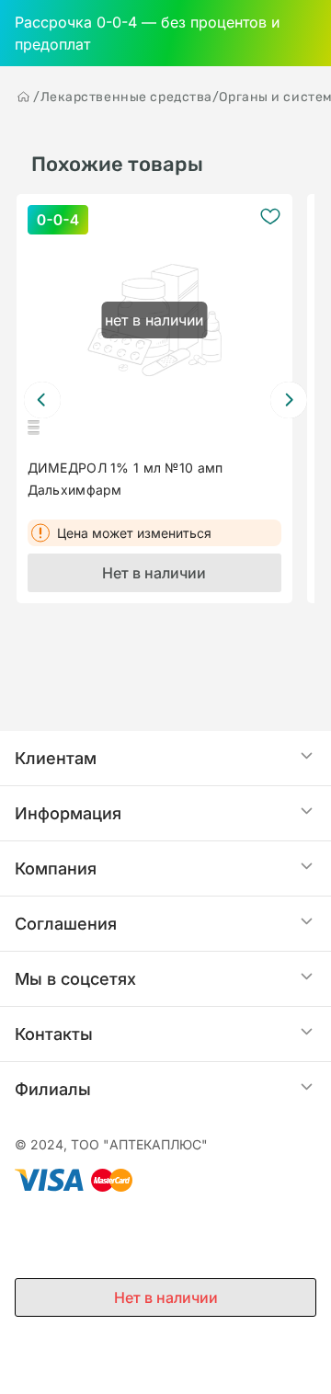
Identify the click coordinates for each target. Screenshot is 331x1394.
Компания (56, 868)
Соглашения (66, 923)
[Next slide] (288, 400)
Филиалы (53, 1089)
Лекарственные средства (126, 97)
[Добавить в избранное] (270, 216)
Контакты (54, 1034)
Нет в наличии (154, 573)
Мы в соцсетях (75, 978)
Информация (68, 813)
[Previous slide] (42, 400)
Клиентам (56, 758)
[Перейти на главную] (24, 96)
